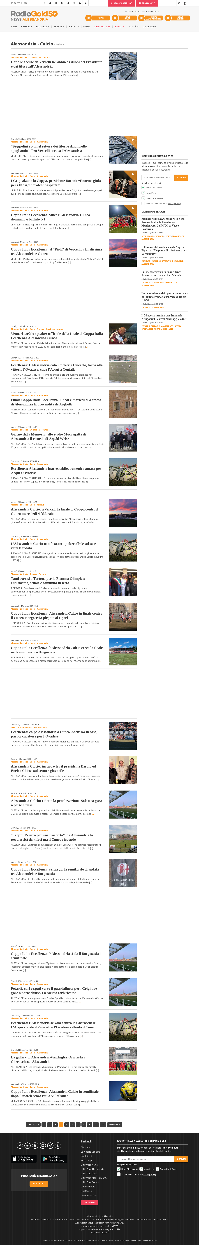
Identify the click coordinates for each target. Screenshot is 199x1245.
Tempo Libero (160, 329)
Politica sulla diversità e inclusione (47, 1219)
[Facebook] (44, 3)
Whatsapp (86, 1160)
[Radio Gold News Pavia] (124, 18)
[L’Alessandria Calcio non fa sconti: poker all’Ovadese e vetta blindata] (123, 548)
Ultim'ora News (89, 1165)
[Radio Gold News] (97, 18)
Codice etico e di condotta (76, 1219)
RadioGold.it (63, 1240)
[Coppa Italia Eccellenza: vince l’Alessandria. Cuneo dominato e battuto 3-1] (123, 219)
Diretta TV (101, 26)
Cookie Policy (106, 1216)
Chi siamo (86, 1147)
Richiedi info (39, 1183)
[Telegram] (68, 3)
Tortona (42, 574)
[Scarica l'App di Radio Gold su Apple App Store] (24, 1159)
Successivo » (114, 1124)
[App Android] (80, 3)
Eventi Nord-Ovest (154, 198)
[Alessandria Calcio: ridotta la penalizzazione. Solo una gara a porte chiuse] (123, 805)
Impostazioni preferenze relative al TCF (99, 1226)
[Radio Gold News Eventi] (177, 18)
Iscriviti (181, 177)
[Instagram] (62, 3)
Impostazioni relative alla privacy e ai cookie (99, 1229)
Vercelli (40, 504)
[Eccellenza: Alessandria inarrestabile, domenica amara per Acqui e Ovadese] (123, 472)
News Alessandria (153, 187)
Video (86, 26)
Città (133, 26)
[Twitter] (50, 3)
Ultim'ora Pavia (89, 1173)
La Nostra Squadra (90, 1152)
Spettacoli (147, 329)
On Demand (149, 26)
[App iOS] (85, 3)
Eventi (58, 26)
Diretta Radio (88, 1186)
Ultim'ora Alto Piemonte (94, 1178)
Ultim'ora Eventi (90, 1182)
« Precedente (33, 1124)
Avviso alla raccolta (100, 1232)
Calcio (32, 141)
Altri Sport (147, 236)
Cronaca (26, 26)
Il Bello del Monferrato (161, 326)
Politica (41, 26)
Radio (118, 26)
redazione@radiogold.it (126, 1240)
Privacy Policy (174, 203)
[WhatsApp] (74, 3)
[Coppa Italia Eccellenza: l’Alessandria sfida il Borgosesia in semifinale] (123, 957)
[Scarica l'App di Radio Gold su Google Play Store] (54, 1159)
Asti (171, 329)
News (14, 26)
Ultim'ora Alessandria (92, 1169)
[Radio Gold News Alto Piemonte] (150, 18)
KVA (155, 1240)
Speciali (178, 326)
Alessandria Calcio (19, 57)
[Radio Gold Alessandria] (34, 15)
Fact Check (142, 1219)
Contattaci (89, 1202)
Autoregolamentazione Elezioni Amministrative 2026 (99, 1222)
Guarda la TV (148, 3)
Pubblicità (86, 1156)
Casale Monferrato (161, 261)
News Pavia (150, 193)
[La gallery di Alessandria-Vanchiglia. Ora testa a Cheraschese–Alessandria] (123, 1061)
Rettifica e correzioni (158, 1219)
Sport (73, 26)
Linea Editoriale (98, 1219)
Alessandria (44, 57)
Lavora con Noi (89, 1195)
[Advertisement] (74, 108)
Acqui (13, 727)
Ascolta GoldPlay (122, 3)
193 (103, 1124)
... (78, 75)
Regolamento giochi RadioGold (120, 1219)
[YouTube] (56, 3)
